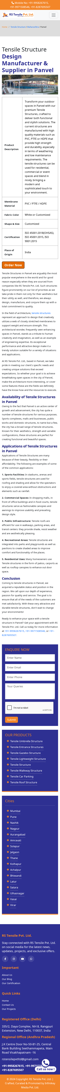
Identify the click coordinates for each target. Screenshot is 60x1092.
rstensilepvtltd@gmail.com (20, 1059)
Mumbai (15, 811)
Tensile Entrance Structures (27, 747)
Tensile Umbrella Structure (26, 741)
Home (4, 27)
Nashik (14, 822)
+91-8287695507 (40, 7)
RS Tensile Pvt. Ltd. (40, 1079)
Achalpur (15, 870)
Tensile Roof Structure (23, 782)
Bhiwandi (15, 875)
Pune (13, 817)
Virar (13, 905)
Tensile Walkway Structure (26, 770)
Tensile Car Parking (21, 776)
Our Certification (11, 983)
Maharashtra (33, 27)
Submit (11, 719)
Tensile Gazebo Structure (25, 753)
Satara (14, 887)
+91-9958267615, (15, 630)
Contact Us (8, 1004)
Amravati (15, 840)
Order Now (13, 265)
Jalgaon (14, 852)
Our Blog (7, 979)
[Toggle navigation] (53, 15)
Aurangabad (17, 834)
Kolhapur (15, 864)
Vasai (13, 899)
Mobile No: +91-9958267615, (32, 3)
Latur (13, 881)
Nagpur (15, 828)
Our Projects (9, 1008)
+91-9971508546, (20, 7)
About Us (7, 974)
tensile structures (41, 313)
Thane (14, 858)
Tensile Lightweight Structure (28, 759)
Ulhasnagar (17, 893)
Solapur (15, 846)
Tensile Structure (18, 27)
